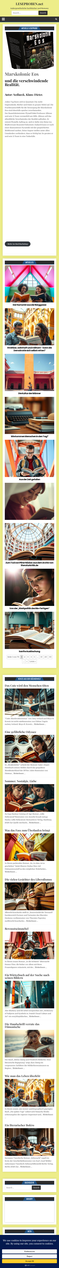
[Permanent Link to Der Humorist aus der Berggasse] (29, 283)
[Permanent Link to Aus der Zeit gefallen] (29, 458)
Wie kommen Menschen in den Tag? (29, 436)
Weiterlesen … (40, 724)
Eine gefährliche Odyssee (20, 732)
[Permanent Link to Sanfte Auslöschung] (29, 630)
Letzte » (33, 661)
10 (41, 657)
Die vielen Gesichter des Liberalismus (28, 879)
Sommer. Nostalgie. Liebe (20, 781)
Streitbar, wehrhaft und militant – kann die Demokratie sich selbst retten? (29, 349)
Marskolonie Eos (22, 74)
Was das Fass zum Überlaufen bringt (27, 830)
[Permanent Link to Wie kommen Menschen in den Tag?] (29, 415)
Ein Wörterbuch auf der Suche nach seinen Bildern (27, 976)
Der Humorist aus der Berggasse (29, 304)
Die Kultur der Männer (29, 393)
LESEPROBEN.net (29, 4)
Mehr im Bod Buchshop (18, 244)
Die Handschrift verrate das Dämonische (22, 1025)
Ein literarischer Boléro (19, 1125)
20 (46, 657)
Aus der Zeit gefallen (29, 479)
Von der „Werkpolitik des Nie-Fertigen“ (29, 608)
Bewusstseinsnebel (16, 928)
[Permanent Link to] (29, 501)
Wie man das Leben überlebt (22, 1076)
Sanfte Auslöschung (29, 651)
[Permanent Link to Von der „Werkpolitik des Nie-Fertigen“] (29, 587)
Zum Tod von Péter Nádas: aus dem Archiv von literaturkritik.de (29, 564)
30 (50, 657)
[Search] (56, 19)
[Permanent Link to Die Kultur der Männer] (29, 372)
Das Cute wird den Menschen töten (27, 685)
